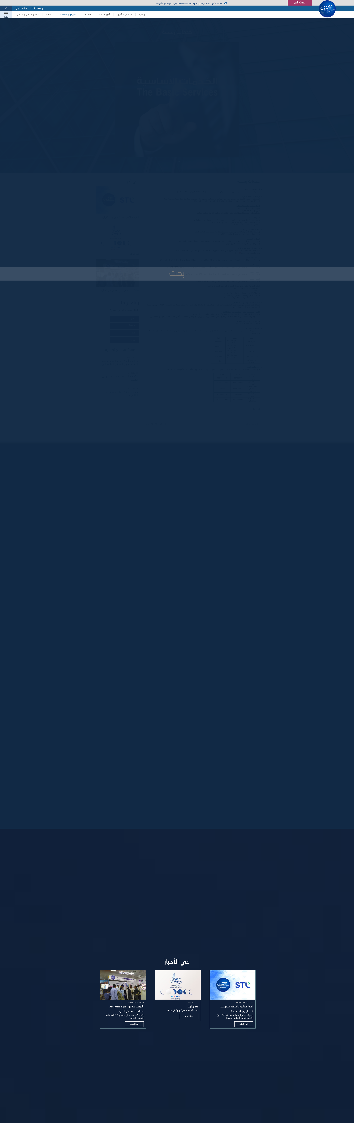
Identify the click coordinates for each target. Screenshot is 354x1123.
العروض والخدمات (68, 15)
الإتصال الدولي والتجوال (28, 15)
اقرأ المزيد (244, 1024)
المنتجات (87, 15)
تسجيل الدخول (35, 8)
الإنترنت (49, 15)
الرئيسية (142, 15)
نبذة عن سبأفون (124, 15)
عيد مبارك (193, 1006)
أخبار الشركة (104, 15)
